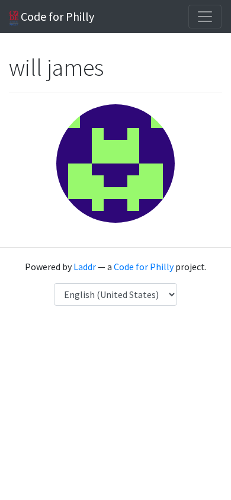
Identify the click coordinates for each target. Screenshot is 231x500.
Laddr (84, 267)
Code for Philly (56, 16)
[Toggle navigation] (205, 16)
